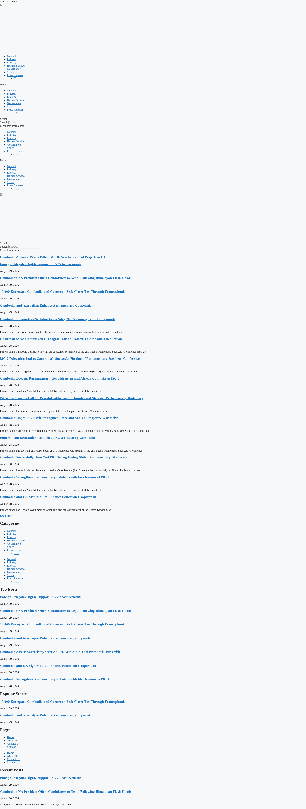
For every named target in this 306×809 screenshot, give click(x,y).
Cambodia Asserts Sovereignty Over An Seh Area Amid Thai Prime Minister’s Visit (60, 652)
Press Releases (15, 75)
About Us (12, 740)
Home (10, 737)
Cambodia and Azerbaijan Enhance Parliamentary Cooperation (47, 305)
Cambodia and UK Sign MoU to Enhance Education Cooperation (48, 497)
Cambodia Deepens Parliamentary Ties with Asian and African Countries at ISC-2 (60, 378)
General (11, 56)
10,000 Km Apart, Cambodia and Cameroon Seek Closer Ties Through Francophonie (62, 291)
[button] (153, 84)
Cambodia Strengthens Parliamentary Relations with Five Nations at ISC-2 (54, 477)
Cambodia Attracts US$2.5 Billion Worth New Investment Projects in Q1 (52, 257)
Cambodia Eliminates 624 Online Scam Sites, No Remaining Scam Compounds (57, 319)
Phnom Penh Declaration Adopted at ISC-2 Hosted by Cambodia (47, 438)
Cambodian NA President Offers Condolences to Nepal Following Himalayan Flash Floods (65, 278)
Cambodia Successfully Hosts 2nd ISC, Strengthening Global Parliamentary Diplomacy (63, 457)
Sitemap (11, 746)
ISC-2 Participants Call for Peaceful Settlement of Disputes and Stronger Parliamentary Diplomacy (71, 398)
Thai (16, 78)
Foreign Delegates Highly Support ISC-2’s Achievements (40, 264)
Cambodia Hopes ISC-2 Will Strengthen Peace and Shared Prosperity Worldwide (59, 418)
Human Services (16, 65)
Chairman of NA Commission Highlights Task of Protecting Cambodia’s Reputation (61, 339)
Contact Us (13, 743)
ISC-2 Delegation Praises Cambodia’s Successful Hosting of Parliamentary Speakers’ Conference (70, 358)
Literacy (11, 62)
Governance (14, 68)
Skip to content (8, 1)
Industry (11, 59)
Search (4, 122)
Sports (10, 72)
